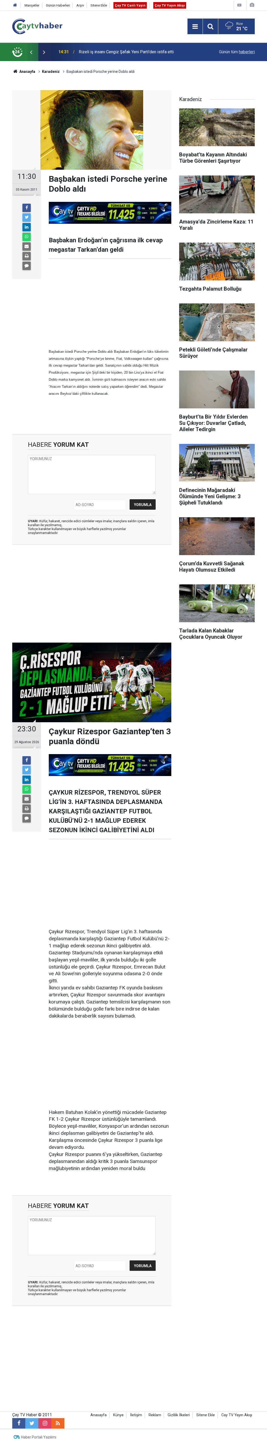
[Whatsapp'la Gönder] (26, 237)
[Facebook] (26, 208)
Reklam (155, 1415)
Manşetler (32, 5)
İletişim (136, 1415)
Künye (118, 1415)
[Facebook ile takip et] (18, 1423)
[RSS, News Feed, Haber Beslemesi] (57, 1423)
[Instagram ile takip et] (44, 1423)
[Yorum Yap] (26, 266)
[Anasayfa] (15, 5)
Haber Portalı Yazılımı (38, 1437)
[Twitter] (26, 217)
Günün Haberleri (58, 5)
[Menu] (195, 27)
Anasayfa (98, 1415)
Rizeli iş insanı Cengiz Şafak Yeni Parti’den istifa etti (126, 51)
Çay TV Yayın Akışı (170, 5)
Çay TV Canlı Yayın (130, 5)
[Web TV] (239, 5)
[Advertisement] (110, 303)
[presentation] (31, 52)
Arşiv (80, 5)
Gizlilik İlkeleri (179, 1415)
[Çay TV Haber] (37, 26)
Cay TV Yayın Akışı (236, 1415)
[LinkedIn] (26, 227)
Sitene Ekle (98, 5)
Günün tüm (237, 51)
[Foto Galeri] (252, 5)
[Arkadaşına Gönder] (26, 246)
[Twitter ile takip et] (31, 1423)
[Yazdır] (26, 256)
